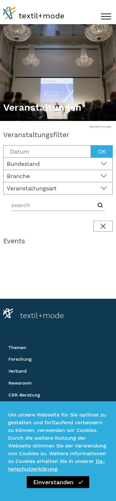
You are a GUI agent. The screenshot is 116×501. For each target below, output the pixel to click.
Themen (17, 347)
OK (102, 151)
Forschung (20, 359)
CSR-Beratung (24, 394)
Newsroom (20, 383)
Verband (17, 371)
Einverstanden (53, 482)
